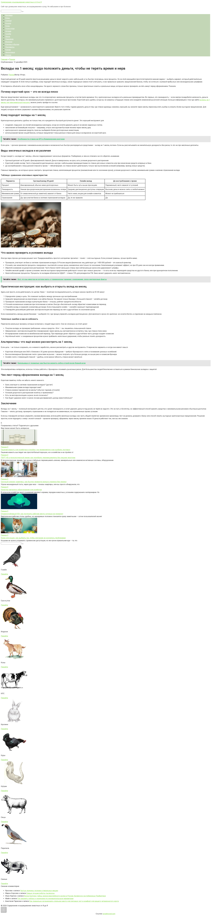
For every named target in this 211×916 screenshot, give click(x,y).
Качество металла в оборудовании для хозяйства (21, 490)
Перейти (4, 574)
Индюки (8, 42)
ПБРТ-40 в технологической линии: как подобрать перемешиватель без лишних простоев (38, 458)
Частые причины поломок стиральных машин (39, 891)
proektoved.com (109, 914)
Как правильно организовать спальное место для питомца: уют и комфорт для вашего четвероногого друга (74, 901)
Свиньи (8, 21)
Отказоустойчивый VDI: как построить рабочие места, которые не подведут (32, 514)
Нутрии (8, 31)
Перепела (9, 39)
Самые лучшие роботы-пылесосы (40, 893)
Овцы (7, 36)
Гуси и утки (9, 29)
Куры (7, 18)
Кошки (8, 23)
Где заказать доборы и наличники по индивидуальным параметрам (45, 898)
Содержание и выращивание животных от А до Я (21, 2)
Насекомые (10, 52)
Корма (8, 50)
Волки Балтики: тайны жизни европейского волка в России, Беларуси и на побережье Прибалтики (65, 896)
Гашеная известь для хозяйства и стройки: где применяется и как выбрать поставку (35, 450)
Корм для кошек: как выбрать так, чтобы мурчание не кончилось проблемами (33, 538)
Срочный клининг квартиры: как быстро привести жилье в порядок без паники (33, 482)
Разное (8, 55)
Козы (7, 26)
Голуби (8, 34)
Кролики (8, 15)
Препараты (10, 47)
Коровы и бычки (12, 44)
